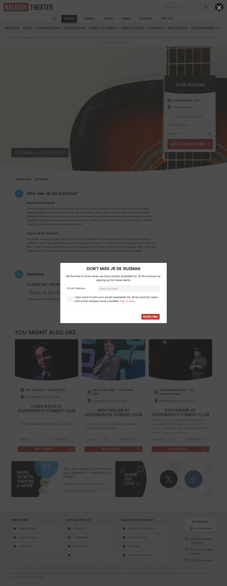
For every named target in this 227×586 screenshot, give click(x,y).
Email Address (76, 288)
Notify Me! (150, 317)
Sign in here (127, 301)
